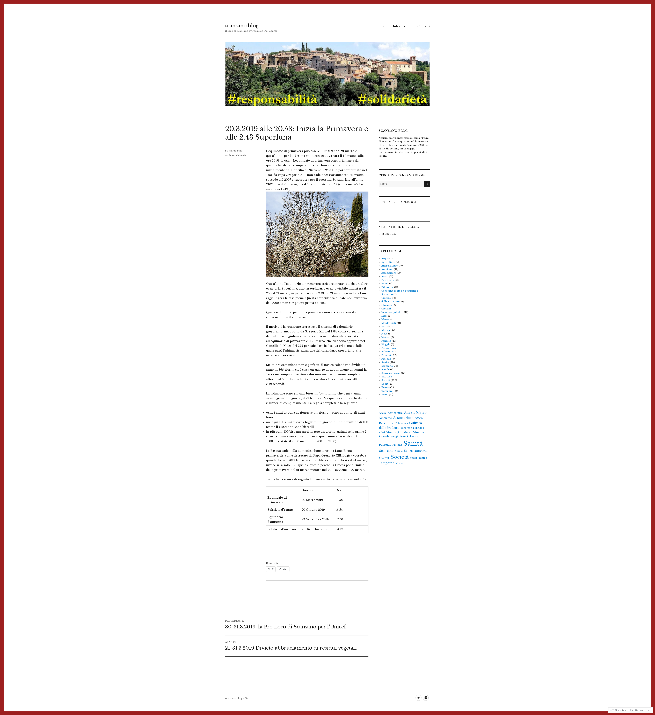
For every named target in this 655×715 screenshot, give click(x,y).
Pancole (386, 340)
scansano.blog (242, 26)
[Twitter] (418, 698)
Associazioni (388, 272)
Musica (385, 330)
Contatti (423, 26)
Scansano (387, 365)
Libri (384, 315)
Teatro (385, 387)
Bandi (385, 283)
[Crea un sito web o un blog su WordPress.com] (246, 698)
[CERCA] (427, 184)
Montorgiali (388, 323)
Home (383, 26)
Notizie (241, 155)
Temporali (387, 391)
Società (385, 380)
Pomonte (386, 355)
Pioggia (385, 344)
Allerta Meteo (389, 265)
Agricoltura (388, 262)
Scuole (385, 369)
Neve (384, 333)
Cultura (386, 297)
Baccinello (387, 280)
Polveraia (387, 351)
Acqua (385, 258)
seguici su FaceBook (398, 202)
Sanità (385, 362)
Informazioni (403, 26)
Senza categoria (390, 373)
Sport (384, 383)
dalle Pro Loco (390, 301)
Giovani (386, 308)
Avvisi (384, 276)
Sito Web (386, 376)
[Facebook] (426, 698)
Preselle (386, 358)
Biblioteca (387, 287)
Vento (384, 394)
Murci (385, 326)
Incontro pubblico (392, 312)
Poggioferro (388, 348)
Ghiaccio (386, 305)
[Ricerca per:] (401, 183)
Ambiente (231, 155)
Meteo (385, 319)
